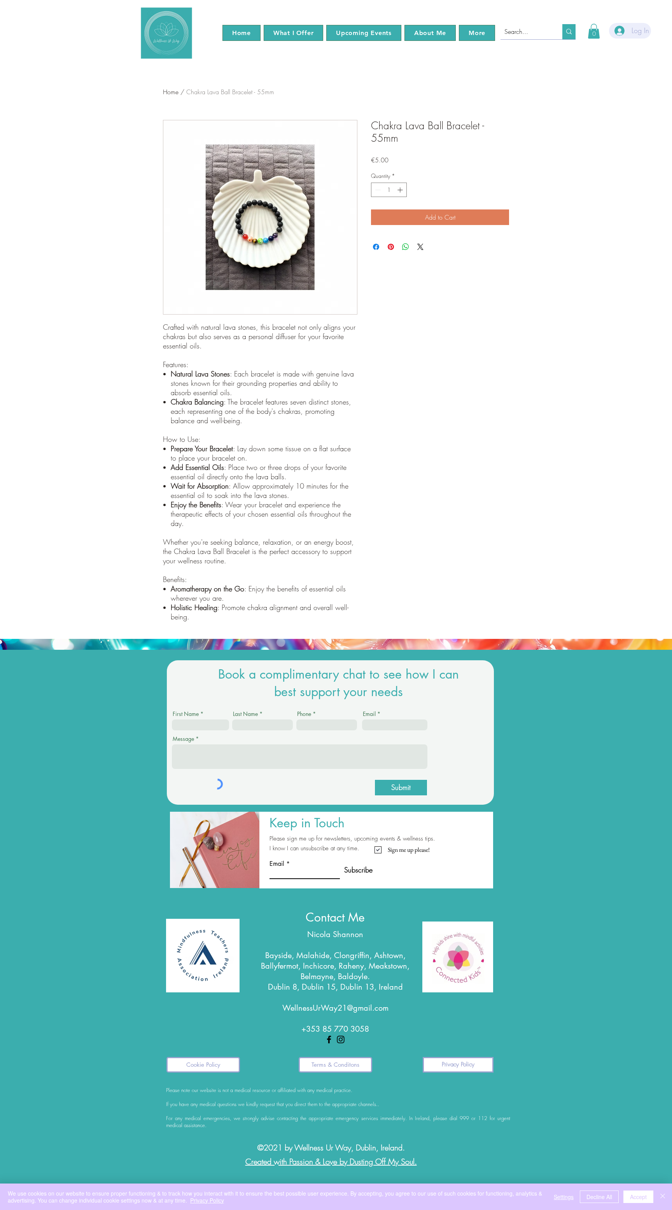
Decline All (599, 1197)
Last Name (245, 714)
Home (170, 92)
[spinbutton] (389, 190)
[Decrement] (377, 190)
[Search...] (569, 31)
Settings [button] (564, 1197)
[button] (293, 33)
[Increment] (401, 190)
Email (369, 714)
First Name (186, 714)
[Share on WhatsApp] (405, 246)
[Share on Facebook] (376, 246)
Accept (638, 1197)
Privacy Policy (207, 1200)
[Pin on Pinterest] (391, 246)
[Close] (662, 1197)
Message (183, 739)
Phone (304, 714)
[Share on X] (420, 246)
